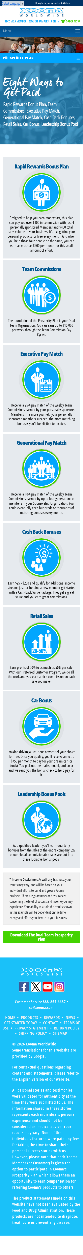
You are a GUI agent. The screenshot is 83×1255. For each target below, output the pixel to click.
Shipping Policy (33, 1033)
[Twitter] (36, 987)
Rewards (52, 1017)
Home (10, 1017)
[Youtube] (48, 987)
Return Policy (67, 1028)
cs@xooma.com (41, 1007)
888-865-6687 (54, 1001)
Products (29, 1017)
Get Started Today (20, 1022)
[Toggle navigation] (41, 31)
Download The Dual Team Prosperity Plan (41, 937)
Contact (50, 1022)
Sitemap (60, 1033)
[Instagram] (59, 987)
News (70, 1017)
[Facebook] (24, 987)
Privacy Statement (31, 1028)
